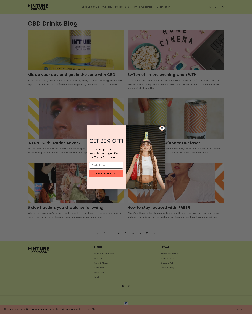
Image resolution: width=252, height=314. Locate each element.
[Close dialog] (162, 128)
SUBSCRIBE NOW (106, 173)
